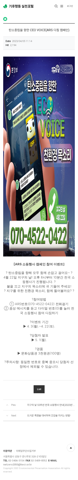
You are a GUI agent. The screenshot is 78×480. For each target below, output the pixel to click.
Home (5, 19)
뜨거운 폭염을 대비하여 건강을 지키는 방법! (48, 415)
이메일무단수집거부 (26, 450)
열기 (56, 6)
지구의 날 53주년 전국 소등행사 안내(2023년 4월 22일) (51, 404)
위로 (71, 448)
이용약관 (7, 450)
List (39, 389)
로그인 (70, 6)
